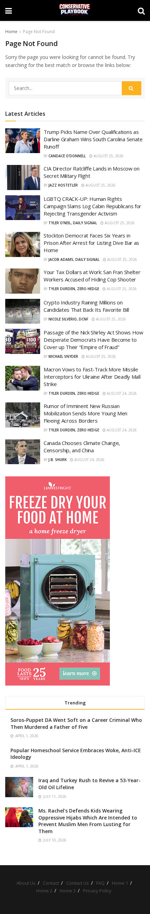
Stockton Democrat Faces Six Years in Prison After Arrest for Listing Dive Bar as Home (91, 243)
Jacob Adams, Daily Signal (73, 259)
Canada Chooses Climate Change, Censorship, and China (82, 446)
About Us (26, 883)
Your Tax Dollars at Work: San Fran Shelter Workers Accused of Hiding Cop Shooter (92, 276)
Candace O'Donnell (67, 155)
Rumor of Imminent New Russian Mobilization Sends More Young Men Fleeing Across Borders (85, 413)
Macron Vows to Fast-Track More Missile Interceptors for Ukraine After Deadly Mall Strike (92, 376)
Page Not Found (39, 32)
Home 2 (44, 890)
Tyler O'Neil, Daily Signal (72, 222)
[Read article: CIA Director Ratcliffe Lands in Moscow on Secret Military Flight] (22, 177)
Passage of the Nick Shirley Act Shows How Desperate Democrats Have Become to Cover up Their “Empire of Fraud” (93, 339)
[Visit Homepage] (75, 10)
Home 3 (68, 890)
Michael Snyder (63, 356)
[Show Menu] (8, 10)
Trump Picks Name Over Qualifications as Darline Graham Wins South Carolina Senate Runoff (93, 139)
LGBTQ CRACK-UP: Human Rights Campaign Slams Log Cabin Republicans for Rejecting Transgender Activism (92, 206)
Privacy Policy (97, 890)
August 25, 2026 (107, 155)
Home (11, 32)
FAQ (100, 883)
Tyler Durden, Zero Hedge (73, 288)
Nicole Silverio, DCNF (68, 319)
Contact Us (77, 883)
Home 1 (120, 883)
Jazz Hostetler (63, 185)
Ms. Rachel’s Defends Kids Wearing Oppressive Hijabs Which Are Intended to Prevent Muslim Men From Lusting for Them (87, 820)
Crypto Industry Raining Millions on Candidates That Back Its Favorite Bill (86, 306)
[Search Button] (141, 10)
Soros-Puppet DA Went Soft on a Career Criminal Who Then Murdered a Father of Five (76, 723)
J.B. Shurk (57, 459)
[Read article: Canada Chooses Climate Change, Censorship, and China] (22, 451)
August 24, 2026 (121, 393)
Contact (51, 883)
